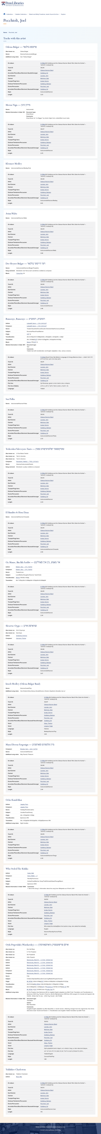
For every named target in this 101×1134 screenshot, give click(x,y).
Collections (9, 14)
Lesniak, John (44, 76)
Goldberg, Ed (44, 73)
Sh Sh (64, 987)
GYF (28, 334)
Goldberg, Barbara (45, 84)
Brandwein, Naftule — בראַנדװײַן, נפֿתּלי (27, 461)
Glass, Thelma (48, 723)
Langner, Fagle (48, 726)
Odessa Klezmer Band (46, 70)
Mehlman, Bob (44, 78)
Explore (63, 14)
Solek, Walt (30, 873)
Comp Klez (19, 273)
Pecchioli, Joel (44, 86)
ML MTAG (30, 981)
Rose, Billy (19, 1077)
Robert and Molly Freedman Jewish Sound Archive (44, 14)
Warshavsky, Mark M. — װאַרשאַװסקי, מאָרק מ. (40, 960)
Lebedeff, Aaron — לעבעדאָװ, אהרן (37, 323)
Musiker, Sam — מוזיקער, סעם (28, 749)
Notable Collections (21, 14)
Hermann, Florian (21, 638)
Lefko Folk (50, 989)
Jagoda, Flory (24, 804)
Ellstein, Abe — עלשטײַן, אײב (24, 567)
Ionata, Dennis (44, 81)
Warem (29, 342)
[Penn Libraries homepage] (12, 4)
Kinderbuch (49, 987)
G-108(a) (42, 63)
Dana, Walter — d (32, 876)
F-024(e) (42, 357)
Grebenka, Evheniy (21, 635)
